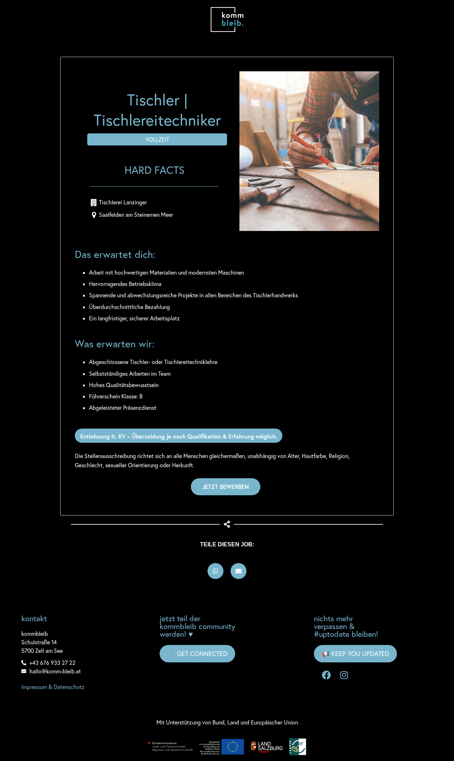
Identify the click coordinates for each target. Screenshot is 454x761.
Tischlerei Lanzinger (123, 202)
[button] (215, 571)
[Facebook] (326, 675)
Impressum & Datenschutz (52, 686)
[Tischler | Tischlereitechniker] (309, 151)
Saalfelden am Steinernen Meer (136, 214)
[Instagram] (344, 675)
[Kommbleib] (227, 19)
